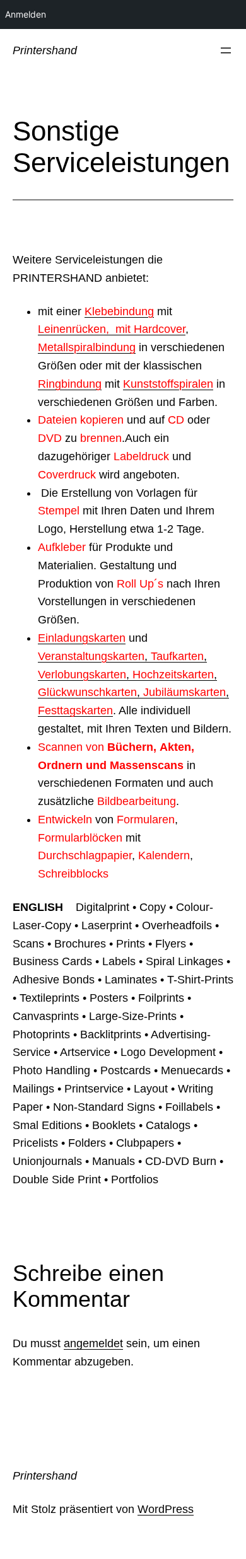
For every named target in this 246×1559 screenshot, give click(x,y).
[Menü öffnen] (225, 50)
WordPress (166, 1509)
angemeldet (93, 1343)
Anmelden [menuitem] (25, 14)
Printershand (45, 50)
